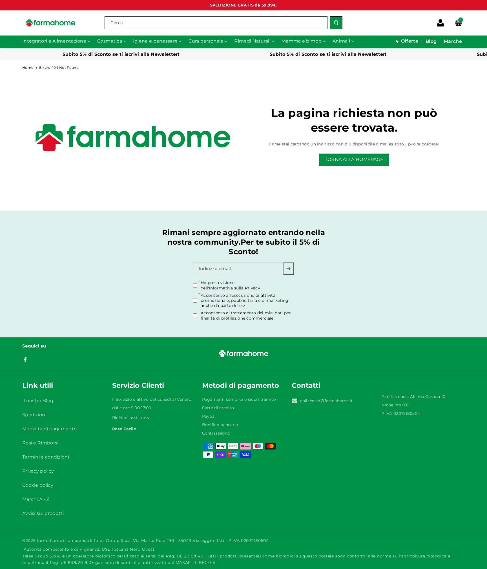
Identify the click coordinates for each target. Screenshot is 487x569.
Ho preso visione (230, 285)
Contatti (306, 385)
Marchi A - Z (36, 499)
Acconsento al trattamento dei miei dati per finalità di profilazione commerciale (246, 315)
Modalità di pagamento (49, 428)
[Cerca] (336, 22)
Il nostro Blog (37, 400)
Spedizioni (34, 414)
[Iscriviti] (288, 268)
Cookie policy (37, 485)
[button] (458, 23)
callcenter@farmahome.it (326, 400)
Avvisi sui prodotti (43, 513)
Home (27, 67)
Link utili (37, 385)
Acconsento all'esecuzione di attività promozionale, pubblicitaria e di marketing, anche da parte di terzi (245, 300)
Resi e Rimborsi (40, 443)
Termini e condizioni (45, 457)
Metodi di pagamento (240, 385)
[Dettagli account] (440, 23)
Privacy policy (38, 471)
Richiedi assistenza (131, 417)
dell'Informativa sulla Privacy (230, 287)
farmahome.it (51, 540)
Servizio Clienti (138, 385)
